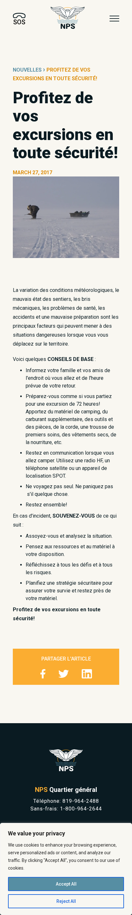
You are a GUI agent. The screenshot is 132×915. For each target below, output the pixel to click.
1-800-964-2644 (81, 809)
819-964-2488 (80, 801)
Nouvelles (27, 70)
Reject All (66, 901)
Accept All (66, 884)
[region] (66, 869)
